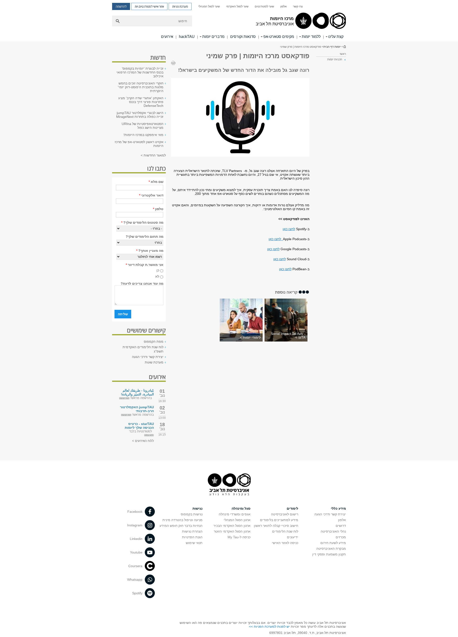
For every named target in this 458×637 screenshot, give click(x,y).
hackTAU (187, 37)
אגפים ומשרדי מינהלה (234, 514)
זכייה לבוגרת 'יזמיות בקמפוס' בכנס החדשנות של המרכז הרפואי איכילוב (139, 72)
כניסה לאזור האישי (285, 543)
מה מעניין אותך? (149, 251)
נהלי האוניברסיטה (333, 531)
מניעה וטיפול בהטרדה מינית (182, 520)
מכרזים (341, 537)
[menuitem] (298, 6)
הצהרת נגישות (192, 531)
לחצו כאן (289, 229)
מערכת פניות (180, 6)
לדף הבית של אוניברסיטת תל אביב (344, 46)
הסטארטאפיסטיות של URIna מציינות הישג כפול (142, 125)
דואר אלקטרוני (151, 195)
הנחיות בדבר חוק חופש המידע (181, 526)
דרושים (341, 526)
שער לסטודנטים (264, 6)
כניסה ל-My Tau (239, 537)
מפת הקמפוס (153, 341)
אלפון (283, 6)
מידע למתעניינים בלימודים (279, 520)
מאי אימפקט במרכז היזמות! (143, 135)
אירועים (167, 37)
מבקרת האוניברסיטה (331, 548)
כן (157, 270)
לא (157, 276)
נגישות (198, 508)
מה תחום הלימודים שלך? (144, 236)
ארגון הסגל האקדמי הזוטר (232, 531)
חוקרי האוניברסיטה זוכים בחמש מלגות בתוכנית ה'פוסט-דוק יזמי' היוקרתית (140, 87)
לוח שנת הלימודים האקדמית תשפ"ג (143, 349)
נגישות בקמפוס (192, 514)
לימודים (292, 508)
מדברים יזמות (213, 37)
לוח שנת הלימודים (285, 531)
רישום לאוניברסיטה (284, 514)
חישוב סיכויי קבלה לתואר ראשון (276, 526)
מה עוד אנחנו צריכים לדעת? (142, 283)
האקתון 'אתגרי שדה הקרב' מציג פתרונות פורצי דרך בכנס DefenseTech (140, 102)
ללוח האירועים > (143, 441)
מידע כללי (338, 508)
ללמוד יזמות (311, 37)
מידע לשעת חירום (333, 543)
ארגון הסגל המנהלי (237, 520)
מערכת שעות (154, 362)
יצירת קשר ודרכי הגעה (147, 357)
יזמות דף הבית (332, 46)
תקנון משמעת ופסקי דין (329, 554)
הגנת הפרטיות (192, 537)
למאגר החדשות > (153, 155)
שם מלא (156, 182)
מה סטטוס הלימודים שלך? (142, 222)
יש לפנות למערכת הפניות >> (269, 626)
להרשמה (121, 6)
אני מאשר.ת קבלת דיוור (144, 265)
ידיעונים (292, 537)
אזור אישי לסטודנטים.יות (149, 6)
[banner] (229, 20)
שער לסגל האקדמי (237, 6)
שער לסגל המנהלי (209, 6)
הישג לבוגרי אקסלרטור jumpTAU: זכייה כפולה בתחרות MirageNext (139, 115)
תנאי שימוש (194, 543)
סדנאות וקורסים (243, 37)
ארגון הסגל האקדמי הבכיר (231, 526)
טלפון (158, 209)
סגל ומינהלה (241, 508)
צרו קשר (298, 6)
